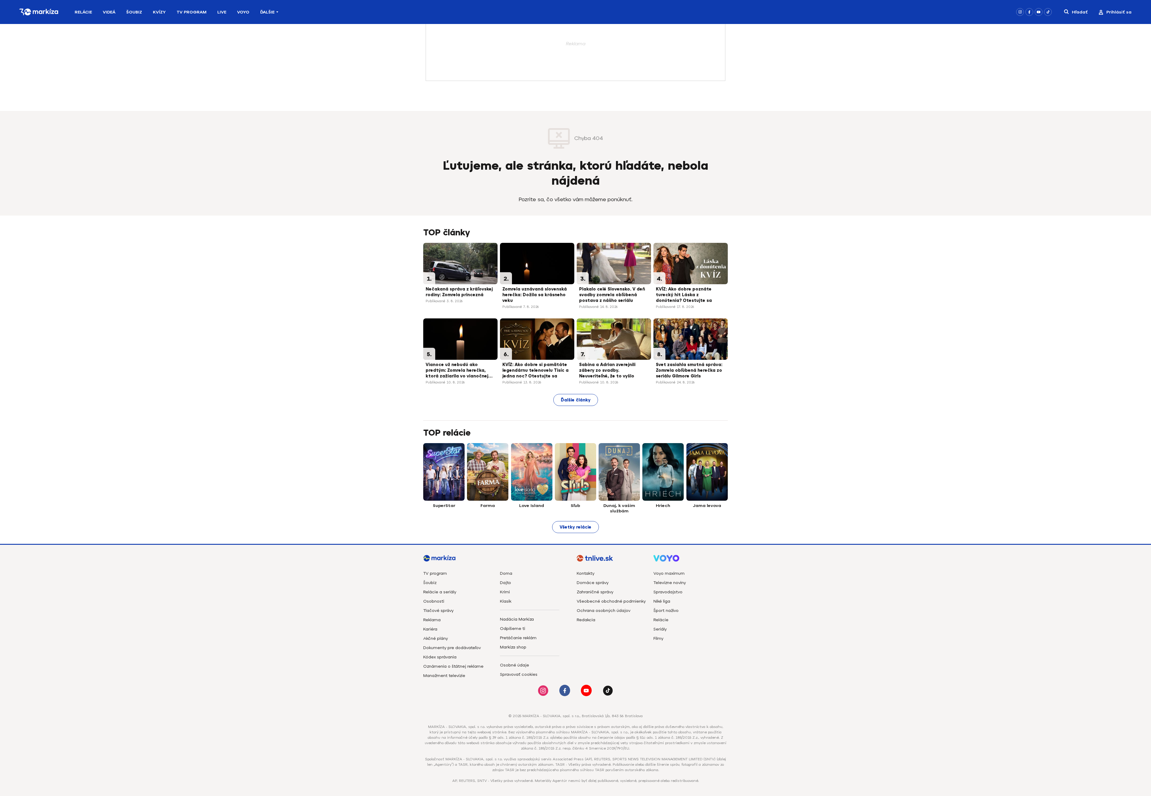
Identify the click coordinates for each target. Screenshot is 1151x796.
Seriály (660, 629)
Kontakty (585, 573)
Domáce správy (592, 582)
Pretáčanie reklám (518, 637)
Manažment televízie (444, 675)
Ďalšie (267, 12)
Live (221, 12)
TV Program (192, 12)
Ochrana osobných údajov (603, 610)
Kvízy (159, 12)
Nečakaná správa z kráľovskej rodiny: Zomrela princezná (459, 292)
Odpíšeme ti (512, 628)
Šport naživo (666, 610)
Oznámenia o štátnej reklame (453, 666)
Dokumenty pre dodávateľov (452, 647)
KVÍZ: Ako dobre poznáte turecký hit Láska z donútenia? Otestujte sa (684, 295)
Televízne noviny (669, 582)
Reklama (432, 619)
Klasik (505, 601)
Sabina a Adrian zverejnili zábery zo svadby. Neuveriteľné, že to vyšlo (607, 370)
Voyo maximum (669, 573)
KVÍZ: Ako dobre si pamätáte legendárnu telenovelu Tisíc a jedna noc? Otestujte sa (535, 370)
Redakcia (586, 619)
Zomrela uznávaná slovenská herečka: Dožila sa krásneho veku (534, 295)
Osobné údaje (514, 665)
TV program (435, 573)
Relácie (83, 12)
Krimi (505, 592)
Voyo (243, 12)
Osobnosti (433, 601)
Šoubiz (134, 12)
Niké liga (661, 601)
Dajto (505, 582)
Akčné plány (435, 638)
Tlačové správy (438, 610)
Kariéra (430, 629)
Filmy (658, 638)
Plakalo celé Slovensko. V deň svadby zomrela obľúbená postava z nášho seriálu (612, 295)
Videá (109, 12)
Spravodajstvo (668, 592)
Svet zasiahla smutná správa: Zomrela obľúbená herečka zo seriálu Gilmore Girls (689, 370)
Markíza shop (513, 647)
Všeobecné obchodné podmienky (611, 601)
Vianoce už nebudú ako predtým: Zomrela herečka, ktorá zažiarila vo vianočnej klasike (457, 370)
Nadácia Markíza (517, 619)
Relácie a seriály (439, 592)
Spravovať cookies (518, 674)
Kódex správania (440, 657)
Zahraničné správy (595, 592)
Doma (506, 573)
